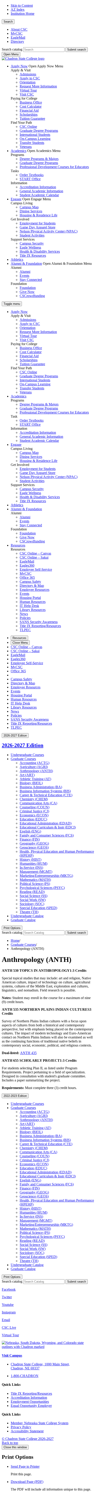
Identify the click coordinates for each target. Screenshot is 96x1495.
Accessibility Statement (27, 1431)
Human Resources (33, 602)
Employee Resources (34, 590)
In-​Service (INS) (31, 867)
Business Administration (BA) (41, 787)
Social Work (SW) (33, 900)
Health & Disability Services (40, 251)
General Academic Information (41, 191)
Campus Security (32, 243)
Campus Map (29, 207)
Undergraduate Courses (27, 755)
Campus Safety (30, 581)
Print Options (12, 928)
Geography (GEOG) (34, 843)
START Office (30, 179)
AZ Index (18, 9)
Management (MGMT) (36, 872)
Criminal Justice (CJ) (34, 811)
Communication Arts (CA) (38, 803)
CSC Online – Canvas (35, 553)
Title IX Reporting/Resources (40, 626)
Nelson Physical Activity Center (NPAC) (48, 231)
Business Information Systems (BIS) (45, 791)
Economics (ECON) (34, 815)
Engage (16, 199)
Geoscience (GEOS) (34, 847)
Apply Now (19, 66)
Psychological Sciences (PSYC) (42, 888)
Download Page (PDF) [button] (27, 1482)
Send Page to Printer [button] (25, 1466)
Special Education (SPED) (38, 908)
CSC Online (28, 126)
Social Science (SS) (33, 896)
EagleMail (18, 37)
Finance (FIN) (30, 839)
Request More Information (38, 86)
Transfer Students (32, 143)
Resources (18, 545)
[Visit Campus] (48, 1347)
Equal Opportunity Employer (31, 1405)
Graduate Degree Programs (39, 130)
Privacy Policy (21, 1427)
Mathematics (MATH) (35, 880)
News (24, 614)
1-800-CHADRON (24, 1376)
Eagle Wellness (30, 247)
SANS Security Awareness (39, 622)
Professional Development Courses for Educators (54, 167)
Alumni (25, 271)
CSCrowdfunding (32, 296)
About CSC (19, 29)
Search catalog (12, 49)
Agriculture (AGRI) (34, 767)
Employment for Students (38, 223)
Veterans (26, 147)
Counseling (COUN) (34, 807)
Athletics (17, 259)
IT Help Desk (29, 606)
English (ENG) (30, 831)
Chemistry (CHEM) (34, 799)
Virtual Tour (28, 90)
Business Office (31, 102)
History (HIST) (30, 859)
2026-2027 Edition (22, 745)
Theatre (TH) (29, 912)
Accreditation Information (38, 187)
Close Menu (20, 642)
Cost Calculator (31, 106)
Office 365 (27, 577)
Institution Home (22, 13)
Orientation (27, 82)
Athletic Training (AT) (35, 779)
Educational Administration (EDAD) (45, 823)
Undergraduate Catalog (27, 916)
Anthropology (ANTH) (36, 771)
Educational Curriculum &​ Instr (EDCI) (48, 827)
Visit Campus (12, 1355)
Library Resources (33, 610)
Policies (25, 618)
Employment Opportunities (30, 1401)
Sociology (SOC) (32, 904)
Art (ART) (27, 775)
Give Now (27, 292)
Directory (17, 41)
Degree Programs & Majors (39, 159)
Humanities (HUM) (33, 863)
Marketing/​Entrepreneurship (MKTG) (46, 876)
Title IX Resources (33, 255)
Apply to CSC (30, 78)
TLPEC (25, 630)
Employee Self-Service (36, 569)
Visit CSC (27, 94)
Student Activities (32, 235)
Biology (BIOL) (31, 783)
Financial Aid (29, 110)
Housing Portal (30, 598)
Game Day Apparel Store (37, 227)
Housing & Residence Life (38, 215)
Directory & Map (32, 585)
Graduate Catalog (23, 920)
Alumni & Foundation (26, 263)
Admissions (28, 74)
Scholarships (29, 114)
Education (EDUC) (33, 819)
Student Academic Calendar (39, 195)
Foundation (28, 288)
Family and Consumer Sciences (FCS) (47, 835)
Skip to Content (22, 5)
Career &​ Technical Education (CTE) (46, 795)
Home (15, 940)
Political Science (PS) (35, 884)
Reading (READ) (32, 892)
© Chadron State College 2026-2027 (28, 1439)
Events (24, 276)
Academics (18, 151)
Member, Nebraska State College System (39, 1423)
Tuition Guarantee (32, 118)
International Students (35, 135)
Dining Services (31, 211)
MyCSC (17, 33)
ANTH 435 (28, 1053)
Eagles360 (27, 565)
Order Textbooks (32, 175)
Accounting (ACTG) (34, 763)
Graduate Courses (23, 759)
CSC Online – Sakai (34, 557)
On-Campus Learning (35, 139)
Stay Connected (31, 280)
